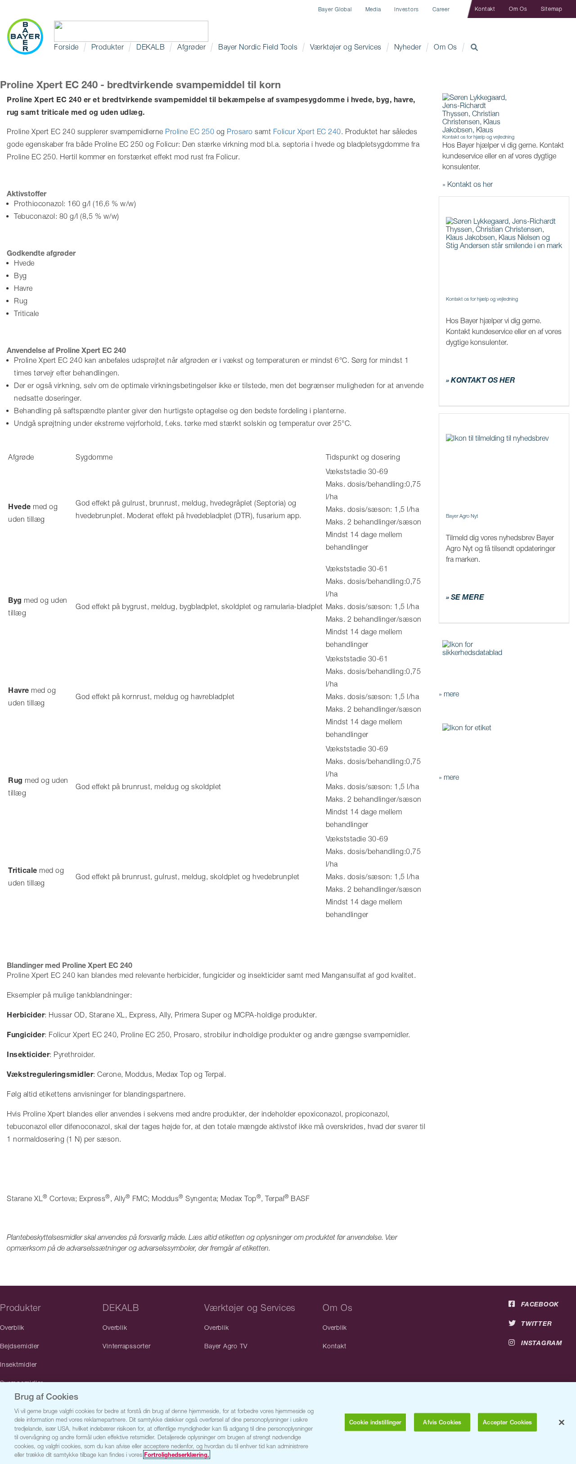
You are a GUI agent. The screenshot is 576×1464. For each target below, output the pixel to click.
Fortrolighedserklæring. (176, 1454)
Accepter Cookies (507, 1422)
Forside (66, 47)
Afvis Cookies (442, 1422)
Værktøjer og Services (346, 47)
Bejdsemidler (19, 1346)
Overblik (12, 1327)
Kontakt (485, 8)
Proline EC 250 (190, 131)
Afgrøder (191, 47)
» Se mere (465, 596)
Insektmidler (18, 1364)
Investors (406, 9)
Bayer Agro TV (226, 1346)
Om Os (518, 8)
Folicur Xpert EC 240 (307, 131)
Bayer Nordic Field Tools (257, 47)
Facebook (540, 1304)
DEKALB (150, 47)
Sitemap (551, 8)
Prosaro (241, 131)
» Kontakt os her (467, 184)
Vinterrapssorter (126, 1346)
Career (441, 9)
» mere (449, 694)
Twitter (536, 1323)
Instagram (541, 1343)
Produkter (107, 47)
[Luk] (562, 1422)
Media (373, 9)
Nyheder (408, 47)
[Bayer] (25, 36)
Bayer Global (335, 9)
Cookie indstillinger (375, 1422)
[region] (288, 1423)
